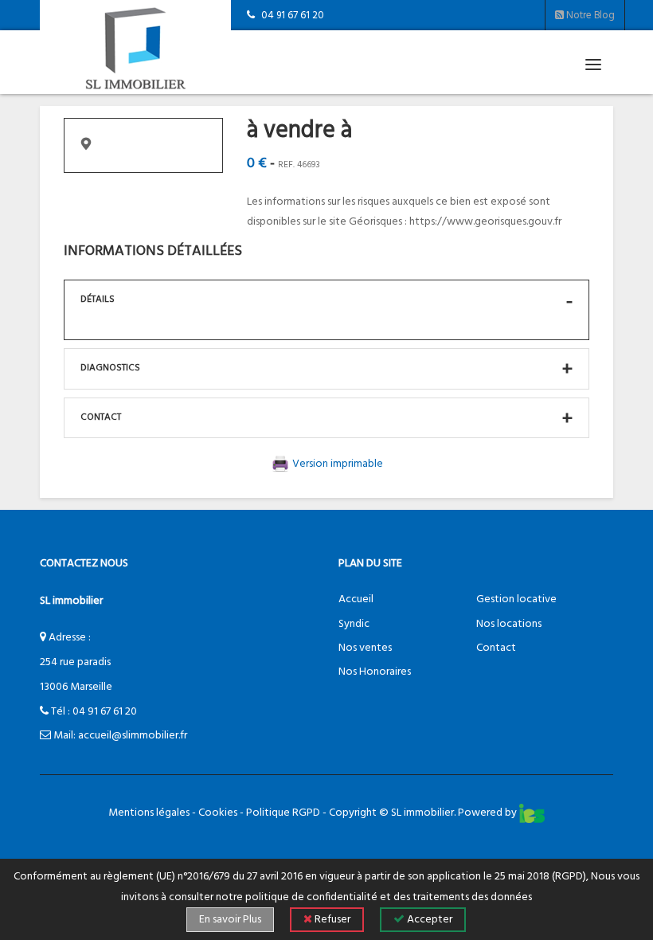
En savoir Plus (230, 920)
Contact (100, 417)
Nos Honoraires (374, 672)
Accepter (428, 920)
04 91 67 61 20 (104, 712)
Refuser (331, 920)
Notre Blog (589, 15)
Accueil (355, 599)
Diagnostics (110, 368)
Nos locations (509, 624)
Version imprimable (336, 464)
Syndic (354, 624)
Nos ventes (365, 648)
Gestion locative (516, 599)
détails (97, 299)
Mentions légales (149, 813)
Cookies (217, 813)
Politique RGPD (283, 813)
